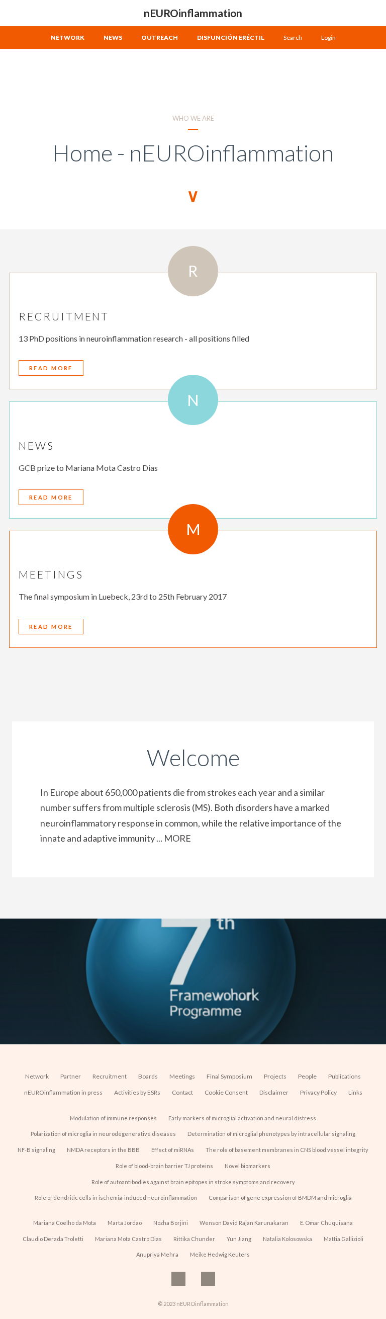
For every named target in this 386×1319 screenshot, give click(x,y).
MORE (177, 838)
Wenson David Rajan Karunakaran (244, 1222)
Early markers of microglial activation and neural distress (242, 1118)
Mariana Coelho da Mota (64, 1222)
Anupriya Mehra (157, 1254)
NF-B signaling (36, 1149)
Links (355, 1092)
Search (292, 37)
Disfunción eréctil (230, 37)
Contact (182, 1092)
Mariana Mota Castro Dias (128, 1238)
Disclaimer (273, 1092)
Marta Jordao (125, 1222)
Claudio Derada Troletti (53, 1238)
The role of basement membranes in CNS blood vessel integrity (287, 1149)
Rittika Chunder (194, 1238)
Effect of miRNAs (172, 1149)
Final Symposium (229, 1076)
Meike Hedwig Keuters (220, 1254)
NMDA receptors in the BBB (103, 1149)
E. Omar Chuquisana (326, 1222)
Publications (344, 1076)
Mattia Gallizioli (343, 1238)
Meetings (182, 1076)
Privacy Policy (318, 1092)
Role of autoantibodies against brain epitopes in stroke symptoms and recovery (193, 1182)
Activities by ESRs (137, 1092)
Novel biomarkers (247, 1166)
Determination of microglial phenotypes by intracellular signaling (271, 1133)
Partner (70, 1076)
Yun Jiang (239, 1238)
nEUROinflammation (193, 13)
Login (328, 37)
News (113, 37)
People (307, 1076)
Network (67, 37)
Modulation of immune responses (113, 1118)
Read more (51, 368)
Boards (148, 1076)
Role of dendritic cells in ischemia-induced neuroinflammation (116, 1197)
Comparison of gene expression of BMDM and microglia (280, 1197)
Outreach (159, 37)
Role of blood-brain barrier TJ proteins (164, 1166)
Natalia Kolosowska (287, 1238)
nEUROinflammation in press (63, 1092)
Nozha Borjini (170, 1222)
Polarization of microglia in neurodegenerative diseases (103, 1133)
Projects (275, 1076)
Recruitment (109, 1076)
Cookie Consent (226, 1092)
